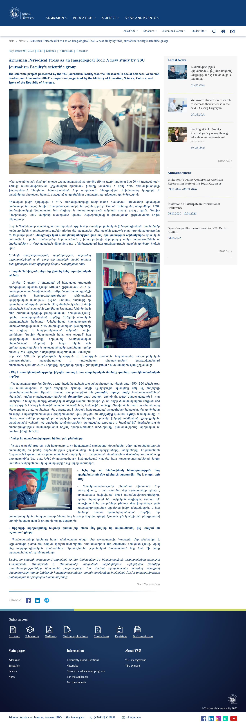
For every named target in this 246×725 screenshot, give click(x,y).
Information (75, 651)
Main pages (17, 651)
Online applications (75, 636)
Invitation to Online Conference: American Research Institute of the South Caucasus (195, 181)
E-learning (32, 636)
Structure (149, 30)
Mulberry (51, 636)
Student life (198, 30)
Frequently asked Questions (83, 660)
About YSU (129, 30)
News (22, 41)
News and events (140, 18)
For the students (76, 682)
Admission (55, 18)
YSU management (135, 660)
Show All (224, 160)
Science (109, 18)
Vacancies (72, 665)
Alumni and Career (172, 30)
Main (11, 41)
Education (83, 18)
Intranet (14, 636)
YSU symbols (132, 665)
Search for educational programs (86, 671)
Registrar (121, 636)
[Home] (21, 13)
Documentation (143, 636)
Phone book (101, 636)
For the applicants (77, 676)
